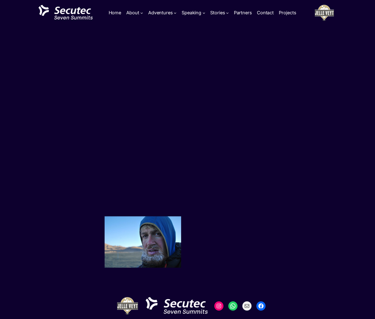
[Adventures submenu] (175, 12)
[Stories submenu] (227, 12)
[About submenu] (141, 12)
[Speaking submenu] (204, 12)
